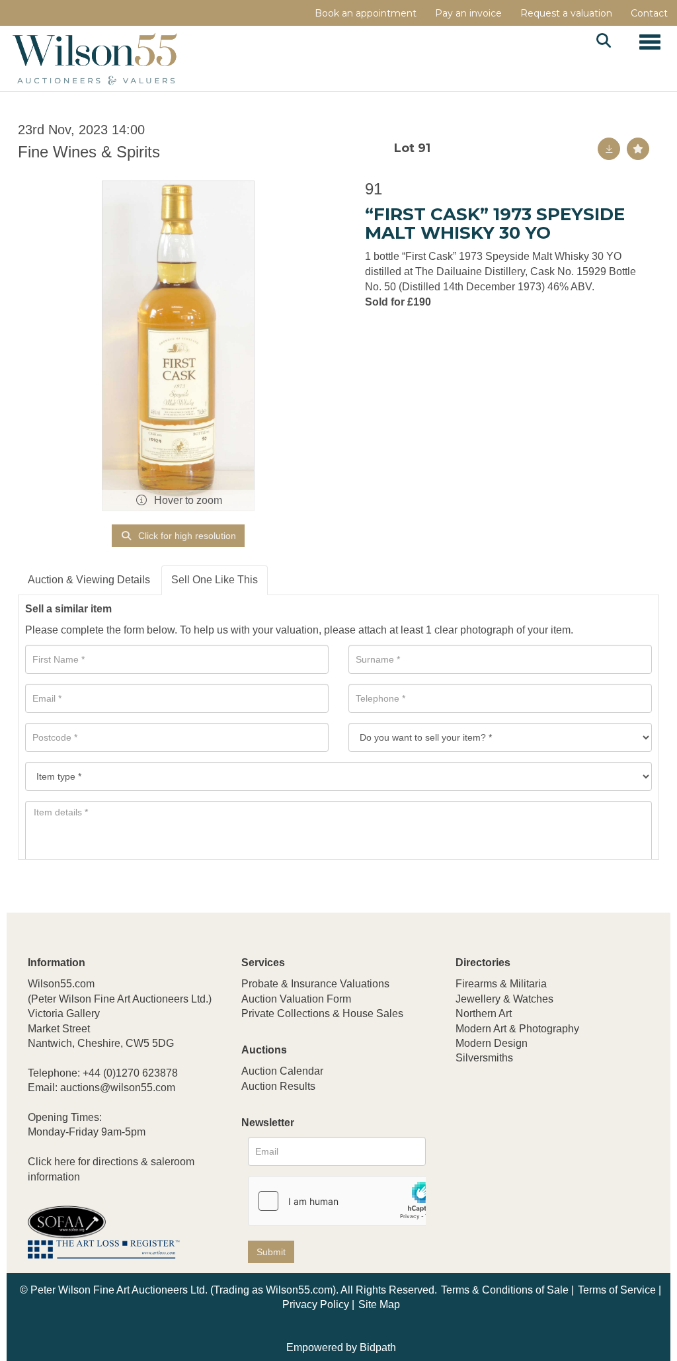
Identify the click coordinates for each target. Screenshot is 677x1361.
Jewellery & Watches (504, 999)
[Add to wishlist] (638, 149)
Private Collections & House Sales (322, 1013)
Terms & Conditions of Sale (505, 1290)
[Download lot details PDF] (609, 149)
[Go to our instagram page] (550, 1145)
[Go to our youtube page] (523, 1145)
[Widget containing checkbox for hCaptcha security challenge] (348, 1201)
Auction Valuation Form (296, 999)
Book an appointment (366, 13)
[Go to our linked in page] (495, 1145)
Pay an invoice (468, 13)
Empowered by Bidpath (341, 1347)
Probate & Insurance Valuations (315, 983)
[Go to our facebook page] (468, 1145)
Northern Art (484, 1013)
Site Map (379, 1304)
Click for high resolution (186, 535)
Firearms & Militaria (501, 983)
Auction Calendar (282, 1071)
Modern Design (492, 1043)
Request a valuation (566, 13)
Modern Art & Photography (517, 1028)
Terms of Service (617, 1290)
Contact (649, 13)
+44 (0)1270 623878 (130, 1073)
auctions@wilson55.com (117, 1087)
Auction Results (278, 1086)
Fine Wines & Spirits (89, 152)
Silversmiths (484, 1057)
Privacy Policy (315, 1304)
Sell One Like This (214, 579)
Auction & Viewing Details (89, 579)
